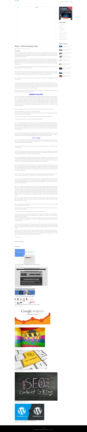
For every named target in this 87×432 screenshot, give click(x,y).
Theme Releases (62, 28)
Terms (49, 429)
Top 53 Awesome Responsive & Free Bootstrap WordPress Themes (67, 69)
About (42, 427)
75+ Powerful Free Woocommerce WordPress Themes (67, 60)
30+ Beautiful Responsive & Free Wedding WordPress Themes (67, 64)
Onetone (61, 31)
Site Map (52, 429)
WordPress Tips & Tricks (63, 37)
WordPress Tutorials (26, 48)
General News (61, 24)
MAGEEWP (17, 0)
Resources (61, 26)
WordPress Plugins (62, 34)
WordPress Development (63, 32)
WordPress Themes (62, 36)
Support (44, 427)
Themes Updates (62, 29)
